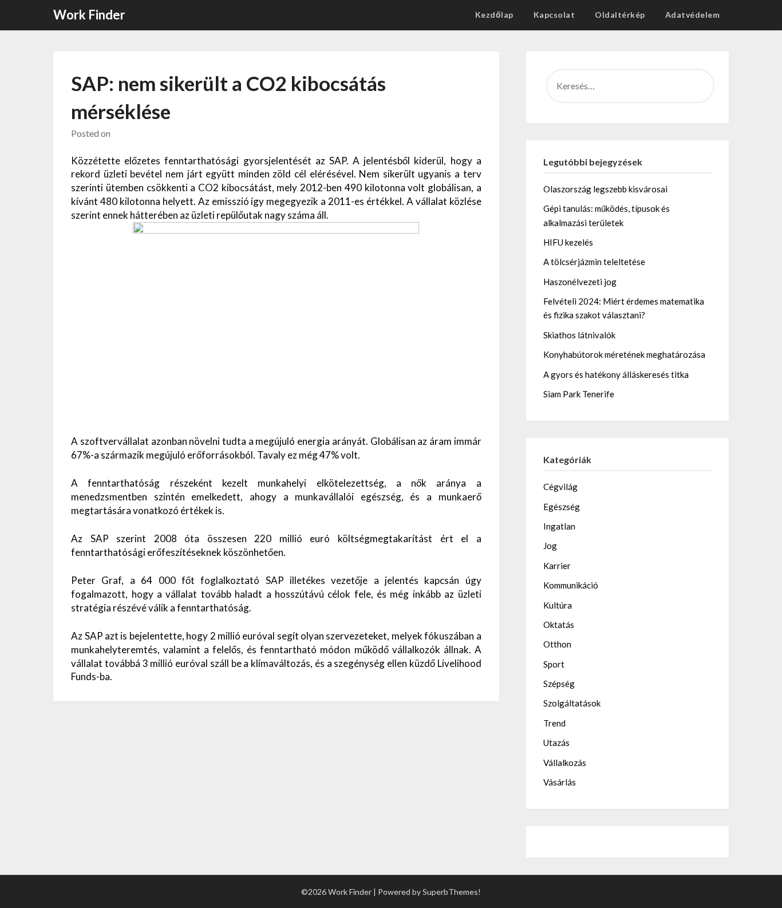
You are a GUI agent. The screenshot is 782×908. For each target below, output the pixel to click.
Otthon (557, 644)
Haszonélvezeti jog (580, 282)
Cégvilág (560, 486)
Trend (554, 723)
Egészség (561, 507)
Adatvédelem (692, 14)
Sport (553, 664)
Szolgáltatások (572, 703)
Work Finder (89, 14)
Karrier (557, 565)
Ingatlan (559, 526)
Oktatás (558, 624)
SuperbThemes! (451, 892)
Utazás (556, 742)
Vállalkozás (564, 762)
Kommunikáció (570, 585)
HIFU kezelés (568, 242)
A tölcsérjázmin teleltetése (594, 261)
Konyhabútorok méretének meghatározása (624, 354)
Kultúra (557, 605)
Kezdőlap (494, 14)
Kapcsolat (554, 14)
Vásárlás (559, 782)
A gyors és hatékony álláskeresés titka (616, 374)
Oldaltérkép (620, 14)
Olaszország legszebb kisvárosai (605, 189)
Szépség (559, 683)
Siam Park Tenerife (578, 394)
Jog (550, 545)
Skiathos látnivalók (579, 335)
